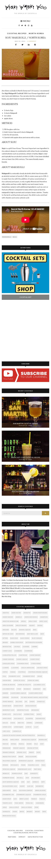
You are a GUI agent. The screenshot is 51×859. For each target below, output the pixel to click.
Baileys (14, 629)
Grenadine (35, 710)
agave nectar (16, 612)
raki (26, 773)
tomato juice (7, 803)
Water (22, 811)
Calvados (26, 646)
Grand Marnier (31, 705)
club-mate (15, 667)
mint (42, 744)
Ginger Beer (7, 705)
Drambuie (27, 689)
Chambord (18, 651)
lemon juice (7, 727)
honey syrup (7, 718)
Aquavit (32, 625)
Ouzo (38, 752)
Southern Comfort (25, 790)
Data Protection (35, 837)
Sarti (43, 782)
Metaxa (13, 744)
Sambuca (36, 782)
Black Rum (14, 638)
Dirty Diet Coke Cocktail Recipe (25, 458)
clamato (6, 667)
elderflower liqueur (18, 693)
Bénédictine (7, 646)
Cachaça (17, 646)
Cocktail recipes (16, 33)
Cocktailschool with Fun (25, 832)
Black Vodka (25, 638)
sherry (22, 786)
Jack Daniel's (18, 718)
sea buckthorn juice (10, 786)
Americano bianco (31, 617)
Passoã (21, 756)
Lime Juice (6, 731)
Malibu (5, 739)
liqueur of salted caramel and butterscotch (19, 735)
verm (36, 807)
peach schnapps (31, 756)
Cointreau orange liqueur (37, 672)
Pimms (23, 765)
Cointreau (22, 672)
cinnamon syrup (22, 663)
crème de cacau (19, 680)
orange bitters (32, 748)
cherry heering (8, 659)
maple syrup (14, 739)
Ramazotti (34, 773)
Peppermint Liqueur (26, 760)
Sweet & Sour (24, 799)
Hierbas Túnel (29, 714)
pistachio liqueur (9, 769)
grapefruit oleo (23, 710)
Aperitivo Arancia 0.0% (10, 621)
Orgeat (31, 752)
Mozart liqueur (19, 748)
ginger (32, 701)
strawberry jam (8, 794)
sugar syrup (7, 799)
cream (39, 676)
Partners (12, 837)
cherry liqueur (22, 659)
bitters (5, 638)
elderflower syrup (35, 693)
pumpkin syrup (17, 773)
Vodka (15, 811)
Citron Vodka (36, 663)
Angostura (44, 617)
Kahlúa (5, 722)
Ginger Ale (41, 701)
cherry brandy (35, 655)
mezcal (21, 744)
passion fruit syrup (9, 756)
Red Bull (20, 777)
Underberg (40, 803)
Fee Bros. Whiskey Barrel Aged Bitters (34, 697)
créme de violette (24, 684)
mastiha (5, 744)
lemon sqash (18, 727)
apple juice (43, 621)
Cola (4, 676)
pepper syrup (40, 760)
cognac (13, 672)
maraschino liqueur (29, 739)
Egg (44, 689)
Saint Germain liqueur (11, 782)
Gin (26, 701)
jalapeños (29, 718)
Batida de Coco (8, 634)
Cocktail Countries (34, 830)
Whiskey (29, 811)
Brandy (5, 642)
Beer (42, 634)
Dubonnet (36, 689)
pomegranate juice (24, 769)
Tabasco (34, 799)
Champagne (28, 651)
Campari (34, 646)
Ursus (5, 807)
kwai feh (21, 722)
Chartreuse (23, 655)
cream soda (7, 680)
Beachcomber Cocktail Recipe (25, 492)
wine (44, 811)
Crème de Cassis (33, 680)
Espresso (6, 697)
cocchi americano (27, 667)
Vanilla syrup (14, 807)
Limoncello (17, 731)
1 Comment (31, 41)
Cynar (19, 689)
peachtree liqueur (9, 760)
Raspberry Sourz (8, 777)
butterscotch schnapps (34, 642)
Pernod (5, 765)
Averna (39, 625)
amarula (19, 617)
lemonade (38, 722)
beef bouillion (32, 634)
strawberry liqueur (24, 794)
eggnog (5, 693)
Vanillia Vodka (26, 807)
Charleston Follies (9, 655)
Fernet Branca (8, 701)
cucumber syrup (8, 689)
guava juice (7, 714)
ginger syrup (18, 705)
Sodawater (39, 786)
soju (15, 237)
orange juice (21, 752)
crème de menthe (9, 684)
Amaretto (27, 612)
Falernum (14, 697)
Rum (27, 777)
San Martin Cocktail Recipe (25, 424)
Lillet (36, 727)
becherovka (20, 634)
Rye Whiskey (36, 777)
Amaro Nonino (8, 617)
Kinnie (13, 722)
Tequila (42, 799)
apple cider (33, 621)
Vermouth (6, 811)
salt (28, 782)
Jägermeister (40, 718)
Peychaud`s (15, 765)
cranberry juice (14, 676)
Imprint (22, 837)
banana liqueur (24, 629)
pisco (43, 765)
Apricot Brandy (21, 625)
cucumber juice (39, 684)
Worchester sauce (9, 815)
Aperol (23, 621)
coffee (5, 672)
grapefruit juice (8, 710)
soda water (7, 790)
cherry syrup (34, 659)
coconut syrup (42, 667)
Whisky (37, 811)
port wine (37, 769)
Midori (29, 744)
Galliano (19, 701)
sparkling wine (40, 790)
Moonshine (7, 748)
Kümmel (29, 722)
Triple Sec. (29, 803)
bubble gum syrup (17, 642)
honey (39, 714)
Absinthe (6, 612)
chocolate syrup (8, 663)
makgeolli (6, 237)
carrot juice (7, 651)
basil (35, 629)
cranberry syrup (29, 676)
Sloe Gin (30, 786)
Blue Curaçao (37, 638)
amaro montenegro (40, 612)
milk (36, 744)
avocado (6, 629)
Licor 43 (28, 727)
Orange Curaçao (8, 752)
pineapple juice (33, 765)
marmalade (43, 739)
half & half (17, 714)
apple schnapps (8, 625)
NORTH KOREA (36, 33)
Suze (15, 799)
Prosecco (6, 773)
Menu (26, 21)
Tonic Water (19, 803)
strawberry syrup (40, 794)
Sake (22, 782)
